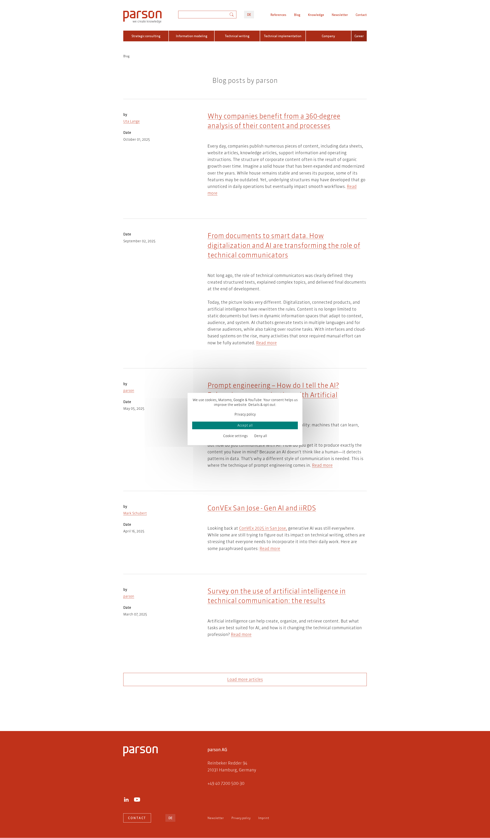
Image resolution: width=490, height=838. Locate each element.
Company (328, 36)
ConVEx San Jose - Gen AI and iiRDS (261, 508)
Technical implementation (282, 36)
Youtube (137, 799)
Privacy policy (241, 818)
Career (359, 36)
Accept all (245, 425)
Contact (361, 15)
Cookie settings (235, 436)
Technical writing (237, 36)
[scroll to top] (240, 713)
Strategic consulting (145, 36)
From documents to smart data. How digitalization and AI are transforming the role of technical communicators (283, 245)
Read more (266, 342)
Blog (297, 15)
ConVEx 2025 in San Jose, (263, 528)
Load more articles (245, 679)
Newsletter (340, 15)
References (278, 15)
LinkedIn (126, 799)
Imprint (263, 818)
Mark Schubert (135, 513)
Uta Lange (131, 121)
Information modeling (191, 36)
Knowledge (316, 15)
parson (128, 390)
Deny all (260, 436)
